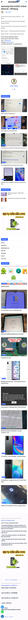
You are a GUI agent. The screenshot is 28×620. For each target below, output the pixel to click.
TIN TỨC (3, 256)
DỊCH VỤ (3, 110)
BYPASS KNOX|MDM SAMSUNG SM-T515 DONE (12, 334)
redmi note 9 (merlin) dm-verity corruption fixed (13, 505)
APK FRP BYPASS (5, 286)
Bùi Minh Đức (10, 42)
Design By (6, 616)
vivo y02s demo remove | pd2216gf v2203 (11, 310)
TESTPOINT (3, 253)
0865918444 (7, 40)
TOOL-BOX (3, 258)
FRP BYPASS (3, 245)
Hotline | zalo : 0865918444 (11, 580)
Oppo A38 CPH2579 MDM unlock (8, 113)
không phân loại (5, 248)
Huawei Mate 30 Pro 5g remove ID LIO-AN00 (16, 198)
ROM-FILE (3, 250)
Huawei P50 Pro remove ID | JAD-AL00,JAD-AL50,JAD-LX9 (14, 148)
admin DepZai (8, 12)
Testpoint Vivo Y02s (6, 358)
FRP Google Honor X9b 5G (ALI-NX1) (9, 130)
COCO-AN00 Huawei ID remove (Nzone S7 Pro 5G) (12, 165)
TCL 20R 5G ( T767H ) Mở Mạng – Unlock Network (13, 456)
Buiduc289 (11, 616)
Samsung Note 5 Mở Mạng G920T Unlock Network (13, 407)
